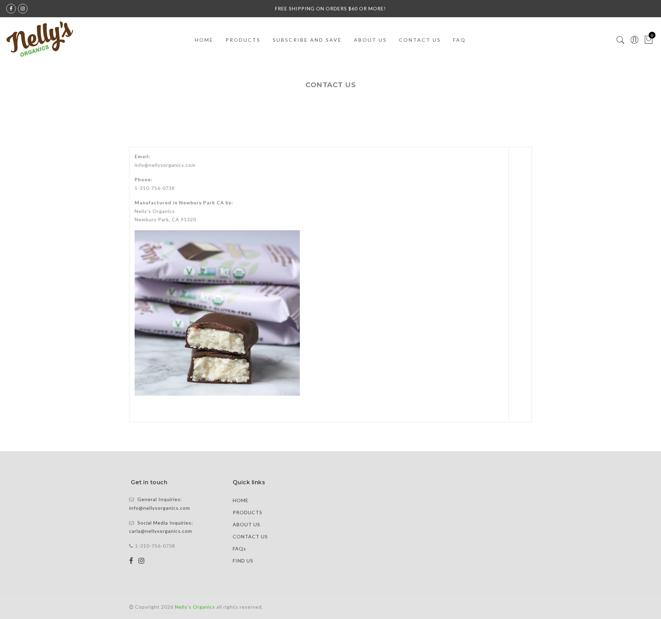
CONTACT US (420, 40)
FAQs (239, 548)
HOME (204, 40)
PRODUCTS (243, 40)
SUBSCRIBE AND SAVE (307, 40)
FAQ (459, 40)
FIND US (243, 561)
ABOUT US (370, 40)
